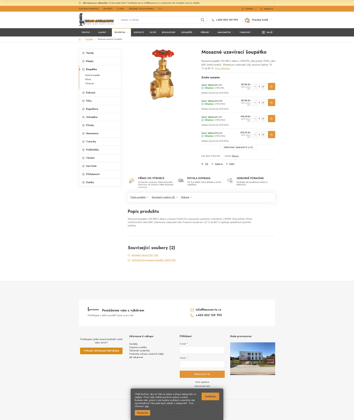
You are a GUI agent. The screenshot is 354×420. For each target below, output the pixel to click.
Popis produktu (138, 197)
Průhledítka (92, 149)
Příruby (90, 125)
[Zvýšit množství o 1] (263, 86)
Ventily (90, 53)
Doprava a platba (138, 347)
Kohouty (90, 92)
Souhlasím (210, 396)
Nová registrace (202, 382)
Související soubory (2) (163, 197)
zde (147, 406)
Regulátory (92, 109)
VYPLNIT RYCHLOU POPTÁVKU (101, 350)
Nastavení (142, 412)
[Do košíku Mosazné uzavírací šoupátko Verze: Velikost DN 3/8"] (271, 102)
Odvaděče (91, 117)
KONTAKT (108, 8)
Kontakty (133, 344)
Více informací (222, 68)
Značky (90, 182)
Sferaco (235, 156)
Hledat (202, 19)
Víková (88, 79)
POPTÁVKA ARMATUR (88, 8)
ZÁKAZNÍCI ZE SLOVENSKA (141, 8)
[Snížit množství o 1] (255, 86)
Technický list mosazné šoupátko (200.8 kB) (154, 260)
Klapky (89, 61)
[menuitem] (87, 32)
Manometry (92, 133)
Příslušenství (93, 174)
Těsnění (90, 157)
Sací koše (91, 166)
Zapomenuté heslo (202, 386)
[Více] (267, 32)
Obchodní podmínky (139, 350)
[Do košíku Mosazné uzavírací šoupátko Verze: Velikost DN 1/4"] (271, 86)
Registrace (268, 8)
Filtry (89, 100)
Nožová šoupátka (92, 75)
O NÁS (121, 8)
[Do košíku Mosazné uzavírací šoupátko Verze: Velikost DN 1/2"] (271, 118)
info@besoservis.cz (208, 310)
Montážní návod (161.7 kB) (145, 255)
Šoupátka (91, 69)
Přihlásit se (202, 374)
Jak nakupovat (136, 357)
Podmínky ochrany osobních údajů (146, 353)
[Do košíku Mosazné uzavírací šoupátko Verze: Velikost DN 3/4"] (271, 134)
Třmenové (89, 83)
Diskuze (185, 197)
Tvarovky (91, 141)
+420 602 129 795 (226, 20)
